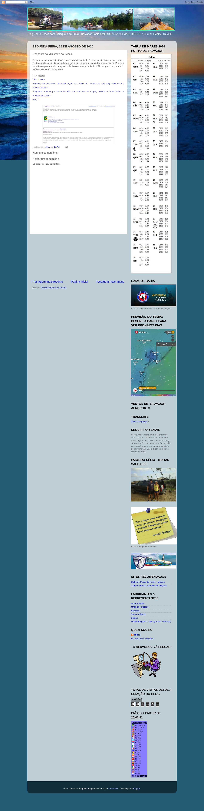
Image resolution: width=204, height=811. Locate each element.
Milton (137, 635)
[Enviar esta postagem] (66, 147)
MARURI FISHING (139, 607)
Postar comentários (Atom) (53, 288)
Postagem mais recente (48, 281)
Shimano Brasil (138, 614)
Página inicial (79, 281)
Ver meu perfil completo (142, 639)
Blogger (136, 788)
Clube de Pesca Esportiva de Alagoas (149, 585)
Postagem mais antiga (110, 281)
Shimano (135, 611)
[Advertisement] (78, 257)
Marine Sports (137, 603)
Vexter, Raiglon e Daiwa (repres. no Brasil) (151, 621)
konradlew (113, 788)
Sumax (134, 618)
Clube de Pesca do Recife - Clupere (148, 582)
